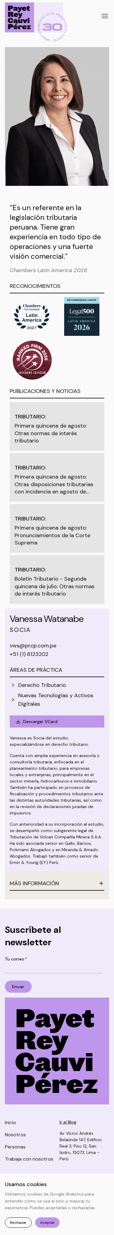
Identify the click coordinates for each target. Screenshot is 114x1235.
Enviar (18, 986)
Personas (15, 1147)
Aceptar (47, 1222)
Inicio (10, 1122)
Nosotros (15, 1134)
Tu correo (16, 959)
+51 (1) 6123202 (29, 654)
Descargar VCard (40, 721)
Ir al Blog (68, 1122)
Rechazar (18, 1222)
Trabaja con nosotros (29, 1159)
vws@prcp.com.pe (33, 645)
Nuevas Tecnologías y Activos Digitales (55, 700)
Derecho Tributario (42, 685)
